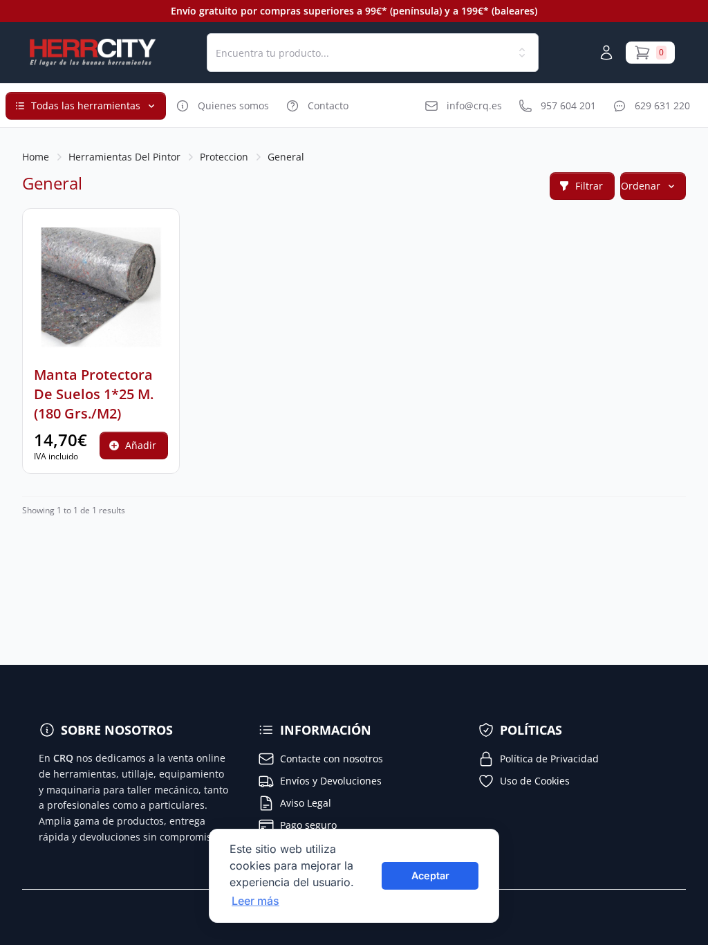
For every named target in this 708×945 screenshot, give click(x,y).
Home (35, 156)
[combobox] (373, 52)
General (286, 156)
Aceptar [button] (430, 875)
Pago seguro (308, 825)
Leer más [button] (255, 901)
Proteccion (224, 156)
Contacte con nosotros (331, 758)
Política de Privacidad (549, 758)
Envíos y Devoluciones (331, 780)
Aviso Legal (305, 802)
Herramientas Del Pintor (124, 156)
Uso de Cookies (535, 780)
